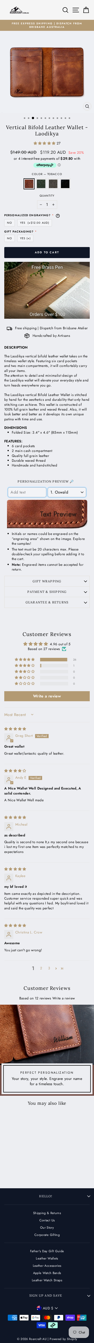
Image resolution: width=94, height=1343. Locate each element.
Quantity (47, 196)
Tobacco (29, 184)
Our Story (47, 1227)
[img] (15, 728)
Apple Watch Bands (47, 1273)
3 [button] (49, 968)
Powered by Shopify (63, 1339)
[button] (45, 143)
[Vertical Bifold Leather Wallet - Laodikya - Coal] (23, 1172)
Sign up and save (45, 1295)
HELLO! (45, 1196)
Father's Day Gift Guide (47, 1251)
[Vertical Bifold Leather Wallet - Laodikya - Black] (28, 1172)
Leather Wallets (47, 1258)
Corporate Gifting (47, 1234)
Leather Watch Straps (47, 1280)
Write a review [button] (47, 696)
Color (47, 174)
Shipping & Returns (47, 1213)
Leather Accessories (47, 1265)
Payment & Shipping (46, 592)
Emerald (41, 184)
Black (65, 184)
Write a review (63, 998)
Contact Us (47, 1220)
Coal (53, 184)
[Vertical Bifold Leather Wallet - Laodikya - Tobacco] (13, 1172)
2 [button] (41, 968)
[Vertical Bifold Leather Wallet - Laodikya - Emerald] (18, 1172)
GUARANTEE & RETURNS (47, 602)
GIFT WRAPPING (47, 581)
